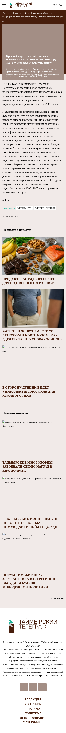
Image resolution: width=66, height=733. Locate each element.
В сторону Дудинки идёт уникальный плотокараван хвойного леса (28, 391)
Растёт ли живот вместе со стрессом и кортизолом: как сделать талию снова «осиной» (32, 335)
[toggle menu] (4, 5)
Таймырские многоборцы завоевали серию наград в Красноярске (27, 466)
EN (55, 5)
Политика (33, 713)
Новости (17, 13)
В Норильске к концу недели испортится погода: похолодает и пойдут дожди (29, 523)
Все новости (57, 598)
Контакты (33, 704)
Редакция (33, 699)
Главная (6, 13)
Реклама (33, 708)
